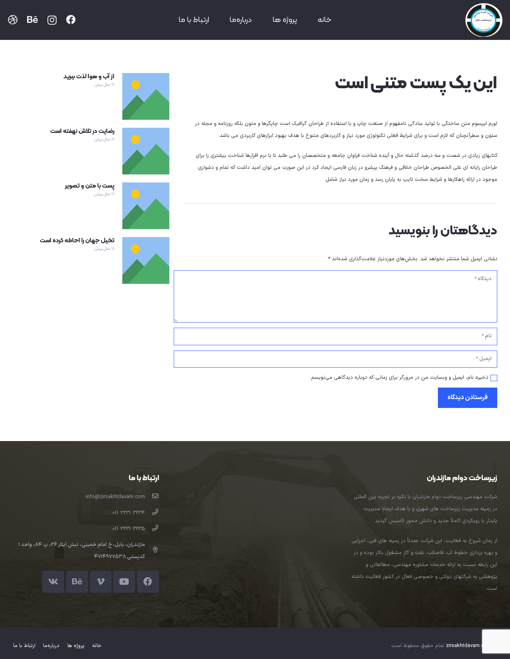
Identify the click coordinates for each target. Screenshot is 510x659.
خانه (97, 646)
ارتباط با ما (24, 646)
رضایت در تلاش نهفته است (82, 131)
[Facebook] (71, 19)
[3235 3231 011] (152, 529)
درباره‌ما (51, 646)
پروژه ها (75, 646)
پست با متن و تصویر (89, 186)
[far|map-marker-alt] (152, 551)
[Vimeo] (101, 582)
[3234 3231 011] (152, 513)
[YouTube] (124, 582)
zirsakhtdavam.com (468, 646)
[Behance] (32, 19)
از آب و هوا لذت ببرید (88, 76)
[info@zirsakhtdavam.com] (152, 497)
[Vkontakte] (53, 582)
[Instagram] (52, 20)
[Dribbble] (13, 19)
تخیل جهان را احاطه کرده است (77, 240)
